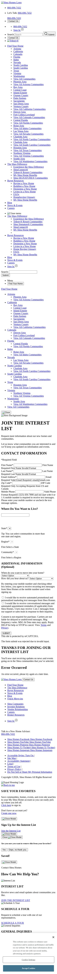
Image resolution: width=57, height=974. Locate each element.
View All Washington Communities (30, 161)
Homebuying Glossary (24, 197)
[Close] (6, 412)
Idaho (16, 59)
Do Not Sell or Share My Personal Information (29, 772)
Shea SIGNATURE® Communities (30, 178)
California (18, 51)
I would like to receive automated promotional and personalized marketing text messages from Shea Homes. (28, 599)
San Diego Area (21, 103)
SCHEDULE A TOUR (12, 923)
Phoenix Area (19, 81)
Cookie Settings (28, 960)
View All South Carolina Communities (31, 145)
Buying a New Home (23, 183)
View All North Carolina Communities (31, 139)
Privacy (4, 627)
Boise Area (18, 125)
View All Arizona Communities (28, 84)
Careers (11, 208)
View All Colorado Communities (29, 117)
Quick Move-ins (15, 698)
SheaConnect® (20, 169)
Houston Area (20, 147)
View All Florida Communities (28, 123)
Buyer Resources (15, 180)
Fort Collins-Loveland (24, 114)
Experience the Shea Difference (28, 167)
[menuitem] (34, 167)
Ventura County (21, 106)
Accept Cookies (28, 968)
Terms (44, 625)
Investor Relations (16, 706)
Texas (16, 70)
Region (5, 541)
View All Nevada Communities (28, 134)
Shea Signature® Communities (28, 224)
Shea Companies (15, 704)
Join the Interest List (11, 830)
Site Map (11, 758)
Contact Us (13, 21)
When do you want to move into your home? (22, 572)
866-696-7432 (14, 7)
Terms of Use (13, 766)
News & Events (14, 205)
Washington (19, 76)
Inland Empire (20, 92)
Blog (9, 202)
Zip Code (25, 486)
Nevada (17, 62)
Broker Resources (15, 715)
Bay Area (17, 87)
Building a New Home (24, 186)
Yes (4, 850)
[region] (28, 953)
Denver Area (19, 112)
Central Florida (20, 120)
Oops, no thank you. (18, 850)
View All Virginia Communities (28, 156)
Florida (16, 57)
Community (7, 552)
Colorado (17, 54)
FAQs (16, 194)
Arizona (17, 48)
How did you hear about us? (14, 578)
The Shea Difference (17, 164)
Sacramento (19, 101)
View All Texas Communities (27, 150)
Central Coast (19, 90)
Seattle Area (19, 158)
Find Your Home (15, 46)
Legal (10, 763)
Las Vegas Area (20, 131)
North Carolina (20, 65)
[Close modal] (9, 818)
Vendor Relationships (17, 709)
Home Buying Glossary (24, 249)
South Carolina (20, 68)
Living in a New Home (24, 191)
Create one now (8, 813)
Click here (6, 805)
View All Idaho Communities (27, 128)
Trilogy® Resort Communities (27, 172)
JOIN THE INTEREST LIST (15, 900)
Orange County (20, 95)
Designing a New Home (25, 189)
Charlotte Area (20, 136)
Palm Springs (19, 98)
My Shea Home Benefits (25, 175)
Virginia (17, 73)
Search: (5, 272)
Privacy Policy (14, 769)
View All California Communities (29, 109)
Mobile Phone (28, 497)
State (4, 528)
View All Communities (24, 79)
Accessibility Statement (18, 761)
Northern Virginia (21, 153)
